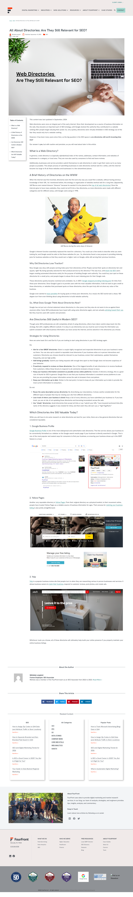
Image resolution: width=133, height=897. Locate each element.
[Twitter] (78, 818)
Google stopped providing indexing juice (96, 281)
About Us (105, 844)
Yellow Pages (60, 502)
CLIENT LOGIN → (118, 2)
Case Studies (107, 10)
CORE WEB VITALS (58, 742)
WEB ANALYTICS (57, 745)
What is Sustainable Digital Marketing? (105, 769)
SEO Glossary (85, 844)
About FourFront (90, 10)
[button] (114, 10)
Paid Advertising (42, 842)
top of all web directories (101, 185)
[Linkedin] (69, 818)
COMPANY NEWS (57, 739)
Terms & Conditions (65, 890)
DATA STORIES (56, 736)
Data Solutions (60, 10)
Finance (61, 847)
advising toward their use (114, 310)
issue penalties (52, 294)
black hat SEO (110, 271)
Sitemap (81, 890)
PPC (53, 729)
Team (104, 850)
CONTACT (120, 10)
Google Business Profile (38, 431)
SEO (14, 20)
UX (52, 732)
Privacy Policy (74, 890)
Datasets (83, 847)
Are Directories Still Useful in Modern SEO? (17, 144)
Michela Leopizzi (36, 675)
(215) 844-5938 (14, 846)
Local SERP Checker (87, 842)
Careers (105, 847)
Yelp (31, 581)
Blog (82, 850)
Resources (74, 10)
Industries (45, 10)
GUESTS (54, 749)
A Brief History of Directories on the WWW (16, 135)
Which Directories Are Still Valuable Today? (16, 154)
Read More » (97, 680)
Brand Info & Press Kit (89, 890)
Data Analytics (42, 844)
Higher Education (64, 842)
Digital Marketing (30, 10)
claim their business (56, 584)
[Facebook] (74, 818)
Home (11, 20)
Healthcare (62, 844)
